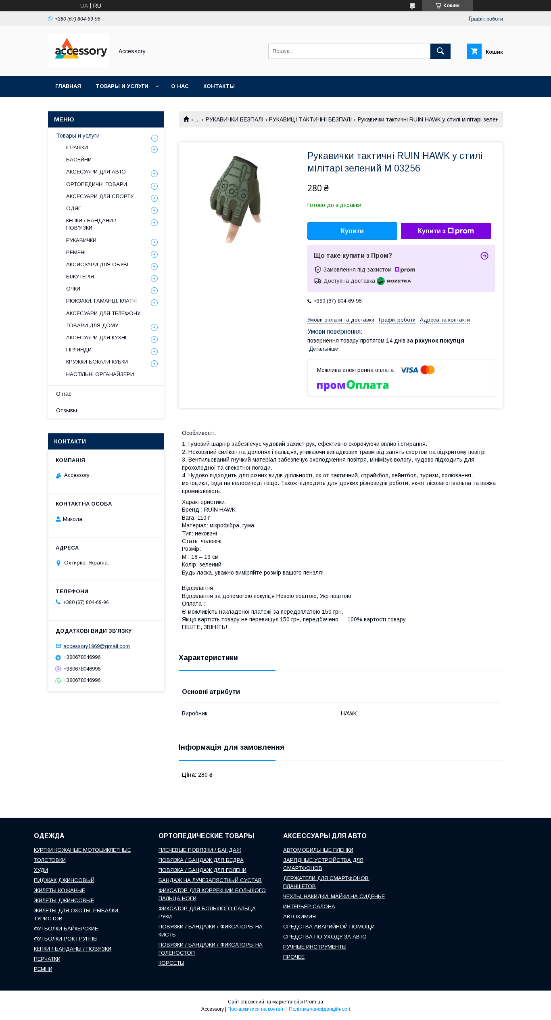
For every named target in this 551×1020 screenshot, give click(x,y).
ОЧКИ (73, 289)
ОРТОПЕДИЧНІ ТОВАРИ (96, 184)
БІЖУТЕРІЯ (80, 277)
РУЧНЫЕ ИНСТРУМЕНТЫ (314, 947)
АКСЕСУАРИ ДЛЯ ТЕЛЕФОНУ (103, 313)
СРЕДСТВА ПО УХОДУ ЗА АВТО (325, 937)
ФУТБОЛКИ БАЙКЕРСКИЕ (66, 929)
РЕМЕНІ (76, 252)
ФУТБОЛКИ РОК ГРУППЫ (66, 939)
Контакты (219, 86)
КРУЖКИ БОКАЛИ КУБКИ (97, 362)
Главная (68, 86)
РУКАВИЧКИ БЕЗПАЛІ (234, 119)
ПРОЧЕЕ (294, 957)
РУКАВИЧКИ (81, 240)
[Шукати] (440, 51)
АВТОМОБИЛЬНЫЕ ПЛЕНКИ (318, 850)
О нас (180, 86)
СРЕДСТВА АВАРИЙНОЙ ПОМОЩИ (329, 927)
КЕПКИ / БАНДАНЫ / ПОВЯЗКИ (72, 949)
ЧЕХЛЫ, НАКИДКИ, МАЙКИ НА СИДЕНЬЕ (334, 896)
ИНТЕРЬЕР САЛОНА (309, 906)
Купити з (432, 231)
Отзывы (66, 410)
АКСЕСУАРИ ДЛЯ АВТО (96, 172)
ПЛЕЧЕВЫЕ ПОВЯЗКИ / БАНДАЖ (200, 850)
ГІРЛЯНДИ (79, 350)
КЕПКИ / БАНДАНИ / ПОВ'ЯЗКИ (91, 224)
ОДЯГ (73, 208)
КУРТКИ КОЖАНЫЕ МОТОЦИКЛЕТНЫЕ (82, 850)
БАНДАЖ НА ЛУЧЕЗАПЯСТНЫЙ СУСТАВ (210, 880)
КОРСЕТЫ (171, 963)
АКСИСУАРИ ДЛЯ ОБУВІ (97, 264)
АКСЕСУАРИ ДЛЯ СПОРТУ (100, 196)
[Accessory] (78, 65)
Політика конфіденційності (319, 1009)
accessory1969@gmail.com (96, 646)
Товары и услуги (122, 86)
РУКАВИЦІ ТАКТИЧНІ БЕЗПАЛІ (310, 119)
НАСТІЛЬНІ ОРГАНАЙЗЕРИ (100, 374)
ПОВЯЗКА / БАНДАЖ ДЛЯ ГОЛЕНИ (202, 870)
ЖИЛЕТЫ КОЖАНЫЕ (59, 890)
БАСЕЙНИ (79, 160)
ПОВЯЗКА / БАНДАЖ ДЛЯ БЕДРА (201, 860)
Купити (352, 231)
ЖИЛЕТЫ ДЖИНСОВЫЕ (64, 900)
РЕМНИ (43, 969)
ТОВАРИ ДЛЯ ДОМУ (92, 325)
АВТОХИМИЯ (299, 916)
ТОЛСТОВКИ (50, 860)
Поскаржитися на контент (256, 1009)
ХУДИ (41, 870)
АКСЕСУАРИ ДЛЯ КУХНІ (96, 337)
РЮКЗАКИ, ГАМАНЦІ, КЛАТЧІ (101, 301)
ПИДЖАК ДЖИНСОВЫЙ (64, 880)
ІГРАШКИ (77, 147)
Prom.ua (313, 1002)
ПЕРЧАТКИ (47, 959)
